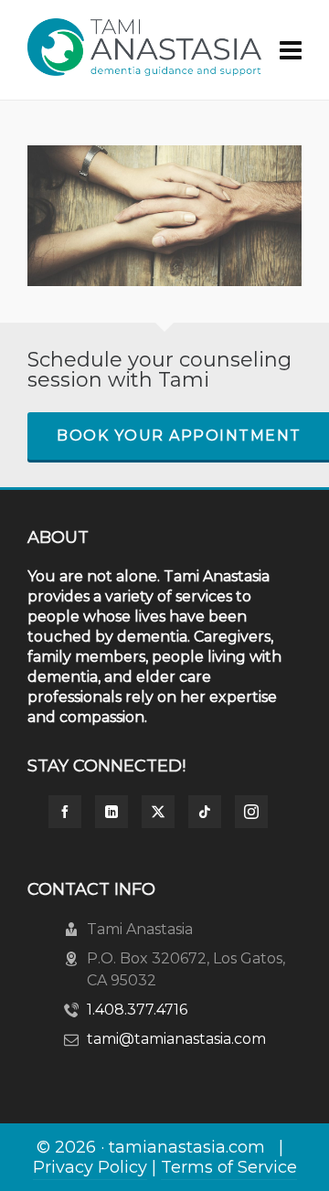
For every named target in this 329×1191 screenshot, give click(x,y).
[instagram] (251, 811)
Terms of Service (229, 1167)
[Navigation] (291, 50)
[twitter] (158, 811)
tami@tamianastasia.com (176, 1038)
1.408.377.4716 (137, 1009)
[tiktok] (204, 811)
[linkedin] (111, 811)
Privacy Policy (90, 1167)
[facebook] (64, 811)
